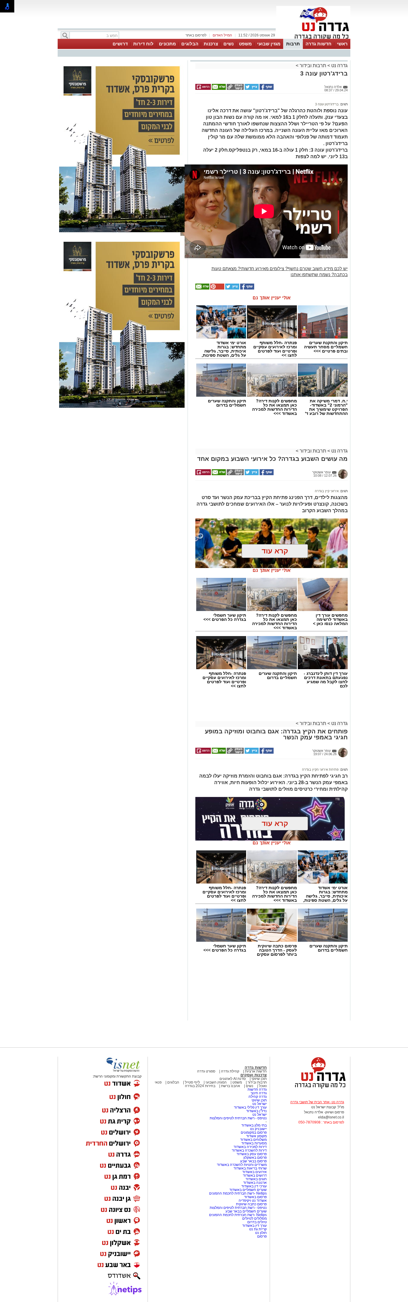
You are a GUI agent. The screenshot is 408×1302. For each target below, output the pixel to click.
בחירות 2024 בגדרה (200, 1086)
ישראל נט (259, 1104)
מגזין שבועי (268, 43)
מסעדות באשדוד (254, 1143)
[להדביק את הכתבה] (216, 288)
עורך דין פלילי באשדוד (250, 1107)
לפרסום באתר (195, 35)
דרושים (120, 43)
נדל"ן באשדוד (256, 1111)
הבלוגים (189, 43)
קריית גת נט (258, 1229)
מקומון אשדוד (256, 1136)
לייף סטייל (192, 1082)
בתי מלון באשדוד (254, 1125)
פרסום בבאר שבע (253, 1161)
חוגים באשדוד (256, 1179)
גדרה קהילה (258, 1097)
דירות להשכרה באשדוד (249, 1150)
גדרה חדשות (257, 1089)
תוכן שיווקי (259, 1079)
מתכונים (167, 43)
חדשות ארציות (256, 1071)
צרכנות (211, 43)
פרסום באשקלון (255, 1157)
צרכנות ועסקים (253, 1075)
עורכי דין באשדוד (254, 1186)
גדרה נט (339, 65)
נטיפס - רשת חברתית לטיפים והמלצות (238, 1118)
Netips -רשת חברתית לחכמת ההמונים (238, 1193)
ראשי (342, 43)
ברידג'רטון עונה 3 (327, 104)
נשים (228, 43)
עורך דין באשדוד (254, 1225)
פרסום (261, 1236)
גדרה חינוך (259, 1093)
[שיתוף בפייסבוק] (266, 88)
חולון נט (260, 1233)
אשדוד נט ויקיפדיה (252, 1200)
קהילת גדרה (229, 1071)
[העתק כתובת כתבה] (235, 88)
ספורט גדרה (206, 1071)
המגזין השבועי (216, 1082)
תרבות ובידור (313, 65)
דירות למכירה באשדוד (250, 1147)
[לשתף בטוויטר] (251, 88)
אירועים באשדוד (254, 1172)
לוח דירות (143, 43)
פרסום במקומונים (254, 1132)
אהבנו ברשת (230, 1086)
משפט (245, 43)
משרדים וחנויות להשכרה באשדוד (242, 1165)
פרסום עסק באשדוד (252, 1154)
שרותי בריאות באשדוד (250, 1168)
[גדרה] (313, 38)
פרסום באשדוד (255, 1197)
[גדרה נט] (310, 1089)
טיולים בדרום (256, 1222)
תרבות (293, 43)
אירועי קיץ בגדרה (327, 491)
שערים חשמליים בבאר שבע (246, 1211)
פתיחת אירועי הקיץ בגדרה (320, 769)
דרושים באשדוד (255, 1175)
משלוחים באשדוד (253, 1140)
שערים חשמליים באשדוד (248, 1190)
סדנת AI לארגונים (233, 1079)
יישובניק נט (258, 1129)
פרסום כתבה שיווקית (251, 1204)
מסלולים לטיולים (254, 1218)
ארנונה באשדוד (255, 1183)
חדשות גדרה (319, 43)
